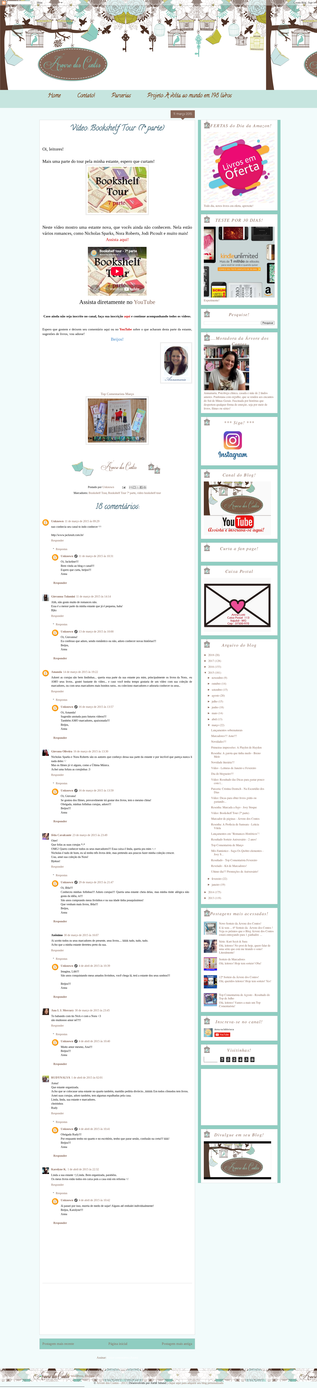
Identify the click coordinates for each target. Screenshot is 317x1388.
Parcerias (121, 96)
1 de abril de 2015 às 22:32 (83, 1169)
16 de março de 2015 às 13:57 (96, 706)
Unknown (57, 521)
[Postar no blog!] (134, 487)
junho (215, 707)
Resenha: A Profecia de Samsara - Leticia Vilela (235, 826)
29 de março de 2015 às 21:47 (96, 882)
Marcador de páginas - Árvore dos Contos (235, 818)
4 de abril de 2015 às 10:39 (94, 965)
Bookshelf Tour (98, 492)
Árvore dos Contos (49, 11)
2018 (211, 655)
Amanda (56, 671)
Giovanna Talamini (63, 596)
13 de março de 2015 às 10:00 (96, 631)
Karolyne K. (58, 1169)
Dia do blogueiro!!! (222, 773)
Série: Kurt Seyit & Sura (233, 941)
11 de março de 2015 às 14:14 (93, 596)
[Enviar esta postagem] (123, 487)
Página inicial (117, 1344)
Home (54, 96)
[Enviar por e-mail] (131, 487)
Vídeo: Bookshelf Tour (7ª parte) (230, 813)
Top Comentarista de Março (227, 845)
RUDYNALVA (60, 1077)
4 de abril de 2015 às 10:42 (94, 1200)
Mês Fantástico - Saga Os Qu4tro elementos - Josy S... (237, 852)
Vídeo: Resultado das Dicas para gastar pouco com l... (237, 781)
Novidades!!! (218, 741)
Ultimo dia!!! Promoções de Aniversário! (234, 871)
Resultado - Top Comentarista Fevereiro (234, 860)
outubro (216, 683)
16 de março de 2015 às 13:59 (96, 790)
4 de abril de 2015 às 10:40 (94, 1041)
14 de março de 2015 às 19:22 (80, 671)
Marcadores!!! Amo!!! (224, 736)
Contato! (86, 96)
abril (215, 719)
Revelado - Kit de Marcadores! (229, 866)
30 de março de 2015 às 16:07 (81, 935)
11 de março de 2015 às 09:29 (82, 521)
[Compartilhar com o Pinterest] (145, 487)
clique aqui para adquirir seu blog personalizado (195, 1383)
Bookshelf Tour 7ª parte (122, 492)
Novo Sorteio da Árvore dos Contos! (240, 923)
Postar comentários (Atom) (122, 1357)
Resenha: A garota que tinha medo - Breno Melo (236, 754)
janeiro (216, 884)
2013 (211, 898)
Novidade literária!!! (222, 762)
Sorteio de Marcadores (232, 959)
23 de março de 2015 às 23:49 (89, 835)
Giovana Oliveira (61, 751)
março (216, 725)
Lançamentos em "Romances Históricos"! (235, 834)
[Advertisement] (117, 1309)
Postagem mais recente (58, 1344)
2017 (211, 661)
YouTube (143, 302)
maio (215, 713)
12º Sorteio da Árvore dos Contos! (239, 977)
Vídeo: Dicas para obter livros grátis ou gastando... (233, 799)
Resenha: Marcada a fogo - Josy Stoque (234, 807)
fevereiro (217, 878)
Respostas (61, 549)
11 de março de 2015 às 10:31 (96, 556)
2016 (211, 666)
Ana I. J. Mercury (62, 1010)
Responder (57, 540)
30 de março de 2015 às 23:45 (92, 1010)
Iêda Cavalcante (61, 835)
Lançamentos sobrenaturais (227, 730)
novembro (218, 677)
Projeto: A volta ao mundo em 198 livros (189, 96)
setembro (217, 689)
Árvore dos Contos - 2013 (112, 1383)
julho (215, 701)
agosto (216, 695)
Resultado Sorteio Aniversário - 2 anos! (234, 839)
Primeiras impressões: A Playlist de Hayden (236, 747)
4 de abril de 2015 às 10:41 (94, 1128)
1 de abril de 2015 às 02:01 (87, 1077)
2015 (211, 672)
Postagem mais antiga (177, 1344)
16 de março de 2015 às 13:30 (90, 751)
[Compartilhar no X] (138, 487)
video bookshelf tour (149, 492)
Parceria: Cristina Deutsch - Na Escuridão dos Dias (237, 790)
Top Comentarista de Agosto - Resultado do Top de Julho (244, 996)
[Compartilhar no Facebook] (141, 487)
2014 (211, 892)
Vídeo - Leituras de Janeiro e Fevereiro (233, 768)
